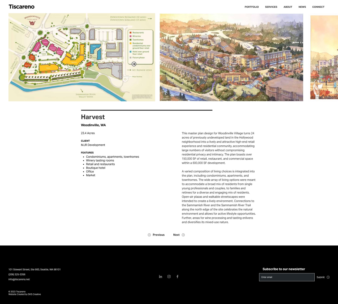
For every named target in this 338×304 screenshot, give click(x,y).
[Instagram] (169, 276)
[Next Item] (332, 57)
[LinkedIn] (160, 276)
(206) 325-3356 (16, 274)
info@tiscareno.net (19, 279)
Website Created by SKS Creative (24, 294)
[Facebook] (177, 276)
